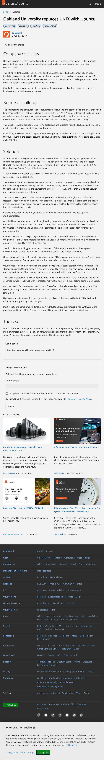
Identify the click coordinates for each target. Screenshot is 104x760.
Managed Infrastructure (74, 678)
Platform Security (45, 626)
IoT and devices (67, 682)
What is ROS (55, 583)
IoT (4, 590)
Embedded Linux (57, 590)
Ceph (5, 557)
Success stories (55, 596)
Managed (57, 557)
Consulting (69, 557)
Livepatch (68, 626)
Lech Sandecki (60, 473)
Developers (58, 603)
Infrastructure (54, 678)
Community (68, 583)
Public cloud (72, 619)
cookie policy (71, 745)
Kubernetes (9, 564)
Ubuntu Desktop (11, 603)
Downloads (8, 655)
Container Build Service (48, 648)
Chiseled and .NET (86, 645)
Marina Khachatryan (11, 534)
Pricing (77, 661)
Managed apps (44, 570)
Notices (48, 629)
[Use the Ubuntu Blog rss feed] (81, 715)
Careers (65, 704)
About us (41, 704)
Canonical (17, 33)
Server (51, 655)
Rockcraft (66, 648)
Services (69, 596)
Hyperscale (42, 609)
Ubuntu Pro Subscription (49, 671)
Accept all (43, 752)
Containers (8, 645)
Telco (78, 693)
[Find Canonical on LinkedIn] (53, 715)
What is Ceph (43, 557)
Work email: (13, 380)
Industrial (55, 693)
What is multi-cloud (54, 619)
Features (41, 596)
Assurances (60, 629)
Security (7, 626)
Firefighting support (46, 665)
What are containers (47, 645)
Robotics (7, 583)
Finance (87, 693)
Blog (6, 12)
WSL (59, 655)
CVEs (39, 629)
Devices (90, 671)
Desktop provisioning (73, 671)
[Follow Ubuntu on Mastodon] (39, 715)
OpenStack (8, 551)
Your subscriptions (46, 661)
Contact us (11, 705)
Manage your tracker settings (20, 752)
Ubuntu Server (10, 609)
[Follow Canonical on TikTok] (74, 715)
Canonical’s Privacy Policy (79, 399)
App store (42, 590)
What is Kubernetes (46, 564)
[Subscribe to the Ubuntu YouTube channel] (67, 715)
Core (66, 655)
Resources (91, 564)
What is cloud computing (49, 616)
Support (49, 551)
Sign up (11, 406)
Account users (64, 661)
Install (40, 551)
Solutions (8, 678)
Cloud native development (50, 686)
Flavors (70, 603)
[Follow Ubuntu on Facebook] (46, 715)
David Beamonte (10, 473)
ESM (59, 626)
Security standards (84, 626)
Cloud (6, 616)
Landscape (8, 635)
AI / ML (6, 577)
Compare (64, 635)
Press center (43, 708)
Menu (98, 4)
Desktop (41, 655)
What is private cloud (74, 616)
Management (74, 590)
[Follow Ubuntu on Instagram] (60, 715)
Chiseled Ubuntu (67, 645)
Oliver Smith (59, 534)
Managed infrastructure (15, 570)
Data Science (56, 577)
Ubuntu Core (9, 596)
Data (43, 678)
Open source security (47, 682)
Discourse (87, 661)
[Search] (90, 4)
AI (38, 678)
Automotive (43, 693)
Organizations (44, 603)
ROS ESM (41, 583)
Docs (79, 557)
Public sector (68, 693)
